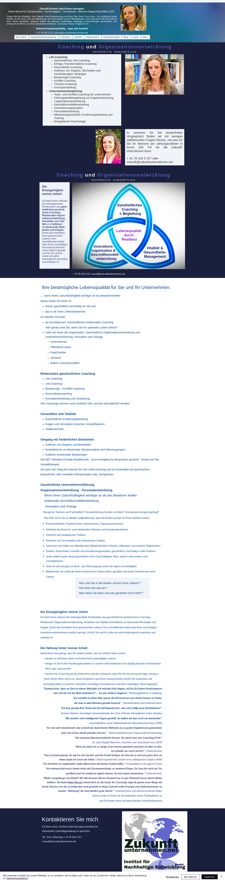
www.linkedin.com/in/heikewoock (144, 800)
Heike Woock (75, 782)
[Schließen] (221, 877)
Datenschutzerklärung (17, 878)
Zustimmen (209, 876)
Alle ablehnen (190, 876)
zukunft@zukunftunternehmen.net (71, 32)
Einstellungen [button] (172, 876)
